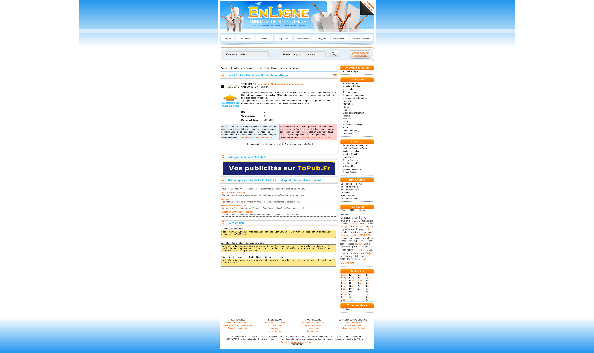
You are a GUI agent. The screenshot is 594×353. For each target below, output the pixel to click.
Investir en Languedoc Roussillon (237, 212)
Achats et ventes (350, 83)
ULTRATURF (348, 166)
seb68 (369, 250)
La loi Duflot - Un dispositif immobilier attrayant (280, 68)
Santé (345, 122)
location (354, 235)
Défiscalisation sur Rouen (233, 192)
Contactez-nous (275, 325)
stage (368, 253)
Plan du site (275, 331)
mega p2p (353, 241)
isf (222, 186)
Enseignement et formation (354, 98)
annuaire (357, 214)
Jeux (344, 110)
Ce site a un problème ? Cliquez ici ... (315, 137)
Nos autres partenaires (238, 328)
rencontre (347, 250)
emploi (344, 232)
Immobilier (347, 101)
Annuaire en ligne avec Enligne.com (297, 342)
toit (348, 259)
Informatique (348, 104)
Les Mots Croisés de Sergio (354, 148)
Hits (243, 112)
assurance (368, 220)
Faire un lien (338, 38)
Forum (344, 210)
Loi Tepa (225, 199)
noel (361, 241)
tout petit (356, 259)
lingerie (345, 235)
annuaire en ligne (353, 218)
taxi (362, 256)
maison (358, 238)
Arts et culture (348, 89)
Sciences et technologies (353, 124)
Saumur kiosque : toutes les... (356, 145)
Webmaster (347, 133)
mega (343, 241)
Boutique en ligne (350, 92)
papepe (351, 244)
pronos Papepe (360, 246)
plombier (345, 246)
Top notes (283, 38)
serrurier (345, 253)
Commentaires (248, 116)
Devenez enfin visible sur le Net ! (238, 325)
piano (367, 243)
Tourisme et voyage (351, 130)
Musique (346, 116)
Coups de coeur (303, 38)
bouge (344, 226)
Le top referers (312, 328)
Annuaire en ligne (350, 71)
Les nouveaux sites (312, 325)
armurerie (356, 221)
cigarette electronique (352, 229)
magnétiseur (346, 238)
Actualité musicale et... (352, 169)
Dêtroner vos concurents (238, 322)
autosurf (345, 223)
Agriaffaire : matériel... (352, 163)
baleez (362, 223)
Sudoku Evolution (350, 160)
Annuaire (225, 68)
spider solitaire (357, 253)
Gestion (345, 309)
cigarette (369, 226)
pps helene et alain (350, 151)
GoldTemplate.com (319, 336)
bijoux (370, 223)
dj (368, 229)
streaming (346, 256)
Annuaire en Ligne (353, 325)
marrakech (368, 238)
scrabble (360, 250)
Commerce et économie (353, 95)
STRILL (353, 210)
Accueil (228, 38)
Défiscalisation (249, 68)
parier (358, 243)
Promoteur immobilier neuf (234, 205)
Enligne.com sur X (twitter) (353, 328)
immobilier (354, 232)
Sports (345, 127)
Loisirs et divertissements (354, 113)
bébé (352, 226)
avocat (354, 223)
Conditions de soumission (275, 322)
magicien (365, 235)
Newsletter (358, 336)
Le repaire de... (349, 157)
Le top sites (312, 331)
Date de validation (249, 120)
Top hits (263, 38)
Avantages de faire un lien (312, 322)
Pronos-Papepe (349, 172)
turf (364, 259)
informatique (367, 232)
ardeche (345, 220)
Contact (347, 336)
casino (359, 226)
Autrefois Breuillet (350, 154)
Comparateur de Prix (353, 322)
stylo (356, 256)
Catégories (321, 38)
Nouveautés (245, 38)
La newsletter (275, 328)
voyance (347, 262)
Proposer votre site (360, 38)
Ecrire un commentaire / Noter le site (255, 137)
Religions (346, 119)
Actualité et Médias (351, 86)
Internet (345, 107)
